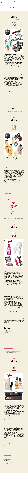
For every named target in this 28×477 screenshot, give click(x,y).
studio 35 (22, 218)
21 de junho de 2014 (16, 229)
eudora (20, 110)
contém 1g (6, 462)
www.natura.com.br (13, 103)
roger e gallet (19, 351)
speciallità (6, 463)
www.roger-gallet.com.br (8, 339)
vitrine (14, 14)
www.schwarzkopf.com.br (8, 348)
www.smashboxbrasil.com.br (9, 344)
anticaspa (10, 351)
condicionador (17, 110)
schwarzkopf (6, 352)
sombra (21, 111)
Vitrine (14, 17)
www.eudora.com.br (13, 94)
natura (13, 111)
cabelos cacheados (13, 110)
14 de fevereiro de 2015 (16, 19)
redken (14, 218)
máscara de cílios (10, 111)
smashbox (18, 111)
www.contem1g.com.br (8, 446)
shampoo (15, 111)
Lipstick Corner (14, 1)
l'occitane (6, 111)
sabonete (16, 218)
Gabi (11, 19)
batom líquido (8, 110)
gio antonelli (9, 462)
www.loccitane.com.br (13, 206)
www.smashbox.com (13, 107)
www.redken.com (13, 210)
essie (9, 218)
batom (6, 110)
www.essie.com (12, 202)
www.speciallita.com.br (8, 459)
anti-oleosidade (7, 351)
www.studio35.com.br (13, 214)
